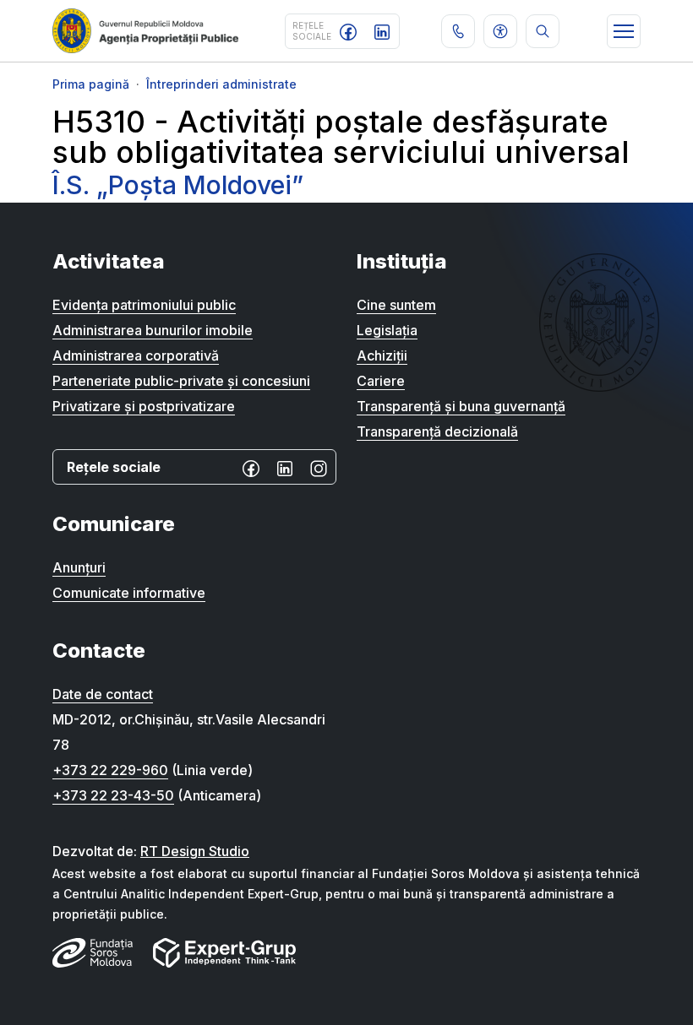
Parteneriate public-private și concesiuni (181, 380)
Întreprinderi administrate (221, 84)
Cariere (381, 380)
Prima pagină (90, 84)
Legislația (387, 330)
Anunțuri (79, 567)
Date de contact (102, 694)
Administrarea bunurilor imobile (152, 330)
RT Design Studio (194, 851)
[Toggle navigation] (624, 31)
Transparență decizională (437, 431)
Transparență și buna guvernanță (461, 406)
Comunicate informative (128, 592)
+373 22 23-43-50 (113, 795)
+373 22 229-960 (110, 770)
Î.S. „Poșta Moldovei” (177, 185)
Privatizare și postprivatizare (143, 406)
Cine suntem (396, 304)
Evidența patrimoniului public (144, 304)
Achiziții (382, 355)
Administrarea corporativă (135, 355)
